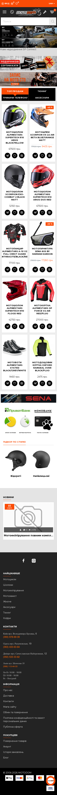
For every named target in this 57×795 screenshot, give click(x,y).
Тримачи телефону (15, 97)
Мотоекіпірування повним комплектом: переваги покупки (28, 535)
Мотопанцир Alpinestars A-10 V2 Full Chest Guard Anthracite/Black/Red (14, 252)
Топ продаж (15, 91)
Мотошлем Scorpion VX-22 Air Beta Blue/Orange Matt (42, 136)
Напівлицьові (41, 476)
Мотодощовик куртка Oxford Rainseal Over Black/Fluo (42, 366)
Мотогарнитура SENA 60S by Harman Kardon (42, 251)
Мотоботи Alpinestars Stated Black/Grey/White (14, 366)
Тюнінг (42, 91)
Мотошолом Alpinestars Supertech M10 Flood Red (14, 309)
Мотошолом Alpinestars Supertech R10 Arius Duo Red (42, 195)
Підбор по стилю (14, 442)
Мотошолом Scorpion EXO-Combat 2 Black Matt (14, 195)
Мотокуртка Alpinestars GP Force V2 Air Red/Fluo (42, 309)
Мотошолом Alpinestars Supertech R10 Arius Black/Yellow (14, 137)
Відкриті (16, 476)
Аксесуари (42, 97)
